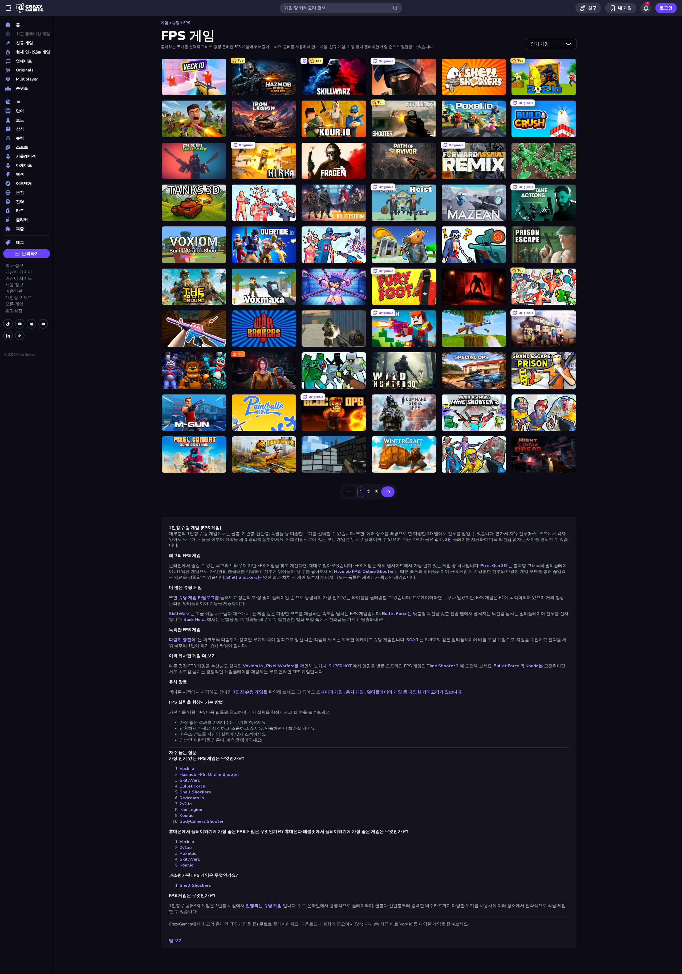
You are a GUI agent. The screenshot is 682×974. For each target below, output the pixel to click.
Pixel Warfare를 (282, 666)
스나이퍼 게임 (329, 692)
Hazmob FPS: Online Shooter (364, 571)
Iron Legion (191, 810)
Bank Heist (195, 619)
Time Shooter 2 (443, 666)
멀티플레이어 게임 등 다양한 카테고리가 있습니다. (415, 692)
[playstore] (20, 335)
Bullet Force (506, 666)
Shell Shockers (195, 792)
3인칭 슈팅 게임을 (250, 692)
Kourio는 (534, 666)
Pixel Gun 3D (493, 566)
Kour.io (187, 816)
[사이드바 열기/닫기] (8, 8)
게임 (164, 22)
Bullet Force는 (397, 614)
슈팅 (176, 22)
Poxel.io (188, 853)
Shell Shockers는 (244, 577)
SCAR (412, 640)
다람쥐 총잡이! (183, 640)
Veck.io (187, 769)
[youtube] (20, 324)
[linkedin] (8, 335)
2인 (448, 539)
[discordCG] (43, 324)
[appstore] (31, 324)
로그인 (666, 8)
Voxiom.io (253, 666)
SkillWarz (179, 614)
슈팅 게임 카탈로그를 (198, 598)
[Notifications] (645, 8)
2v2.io (186, 804)
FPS (186, 22)
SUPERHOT (340, 666)
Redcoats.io (192, 798)
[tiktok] (8, 324)
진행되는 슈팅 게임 (264, 906)
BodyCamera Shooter (202, 821)
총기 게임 (355, 692)
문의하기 (30, 254)
